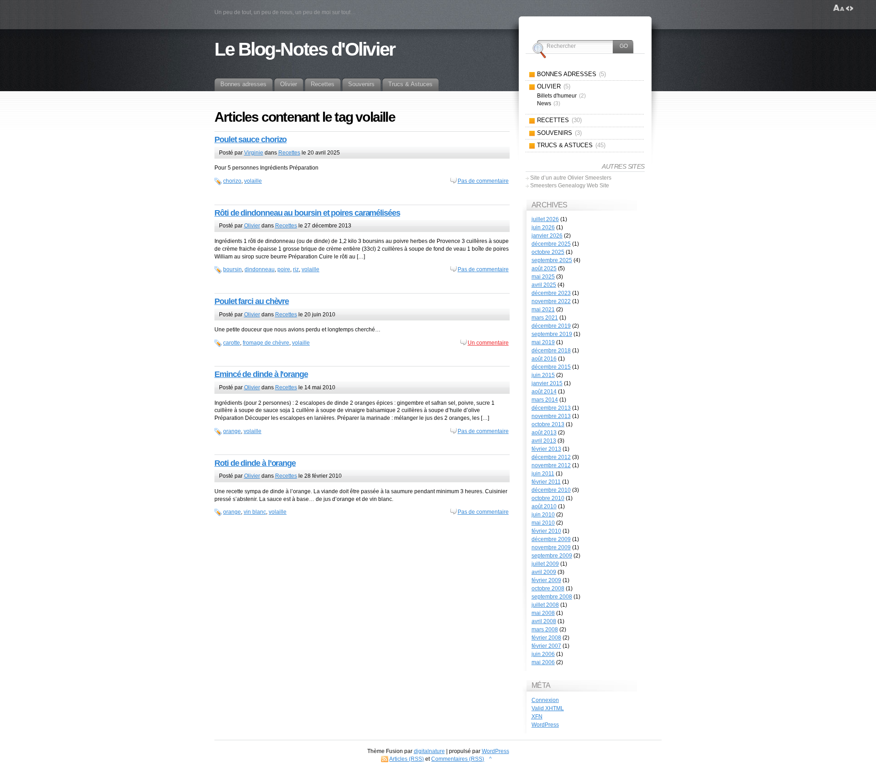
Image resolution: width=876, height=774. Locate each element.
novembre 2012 (551, 465)
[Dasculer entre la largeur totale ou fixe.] (849, 8)
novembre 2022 (551, 301)
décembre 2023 (551, 293)
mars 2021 (545, 318)
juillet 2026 (545, 219)
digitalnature (429, 751)
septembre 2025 (552, 260)
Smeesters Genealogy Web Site (569, 185)
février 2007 (546, 646)
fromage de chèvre (266, 343)
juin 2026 (543, 227)
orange (232, 431)
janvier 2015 (547, 383)
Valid (548, 708)
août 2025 (544, 268)
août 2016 (544, 359)
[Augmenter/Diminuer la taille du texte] (839, 8)
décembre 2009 (551, 539)
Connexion (545, 700)
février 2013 (546, 449)
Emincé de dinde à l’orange (261, 374)
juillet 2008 (545, 605)
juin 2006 (543, 654)
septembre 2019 (552, 334)
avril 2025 (544, 285)
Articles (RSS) (406, 759)
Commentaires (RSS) (457, 759)
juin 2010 (543, 514)
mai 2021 (543, 309)
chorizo (232, 181)
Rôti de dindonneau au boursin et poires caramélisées (307, 212)
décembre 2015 (551, 367)
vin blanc (255, 512)
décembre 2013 (551, 408)
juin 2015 (543, 375)
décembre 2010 (551, 490)
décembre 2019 (551, 326)
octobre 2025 (548, 252)
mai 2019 (543, 342)
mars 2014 (545, 400)
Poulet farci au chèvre (251, 301)
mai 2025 (543, 276)
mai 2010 (543, 523)
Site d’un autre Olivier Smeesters (570, 178)
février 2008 (546, 638)
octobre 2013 (548, 424)
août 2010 (544, 506)
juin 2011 (543, 473)
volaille (253, 181)
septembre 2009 (552, 555)
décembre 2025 (551, 244)
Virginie (253, 153)
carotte (231, 343)
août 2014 (544, 391)
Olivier (252, 225)
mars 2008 (545, 629)
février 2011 (546, 482)
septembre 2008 (552, 596)
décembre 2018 (551, 350)
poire (283, 269)
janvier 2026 (547, 235)
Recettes (289, 153)
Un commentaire (488, 343)
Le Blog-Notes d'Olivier (304, 49)
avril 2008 (544, 621)
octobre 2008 (548, 588)
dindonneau (260, 269)
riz (296, 269)
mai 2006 (543, 662)
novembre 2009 (551, 547)
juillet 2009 (545, 564)
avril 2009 (544, 572)
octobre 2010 (548, 498)
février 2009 (546, 580)
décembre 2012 (551, 457)
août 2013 (544, 432)
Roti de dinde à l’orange (255, 463)
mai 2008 (543, 613)
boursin (232, 269)
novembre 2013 (551, 416)
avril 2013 (544, 441)
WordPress (545, 725)
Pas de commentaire (483, 181)
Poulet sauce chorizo (250, 139)
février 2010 (546, 531)
